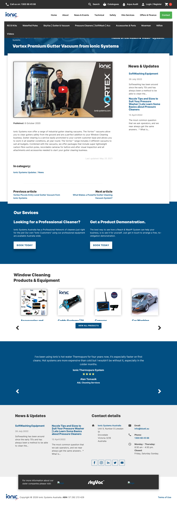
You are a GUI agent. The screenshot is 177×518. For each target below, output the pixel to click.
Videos (10, 34)
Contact (166, 15)
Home (54, 15)
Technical (99, 15)
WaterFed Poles (30, 25)
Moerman (146, 25)
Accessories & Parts (126, 25)
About (65, 15)
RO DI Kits (12, 25)
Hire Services (127, 15)
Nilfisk (159, 25)
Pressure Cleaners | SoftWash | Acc (92, 25)
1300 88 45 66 (141, 438)
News (41, 172)
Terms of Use (164, 497)
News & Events (81, 15)
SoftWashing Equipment (143, 73)
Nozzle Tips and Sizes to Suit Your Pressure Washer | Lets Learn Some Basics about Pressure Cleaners (144, 104)
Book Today (25, 245)
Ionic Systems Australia (109, 425)
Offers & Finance (148, 15)
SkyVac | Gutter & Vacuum (56, 25)
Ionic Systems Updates (24, 172)
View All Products (88, 325)
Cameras (101, 320)
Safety (113, 15)
